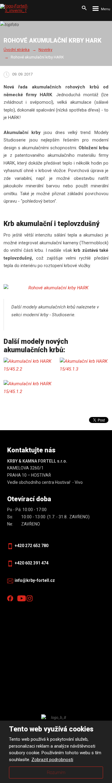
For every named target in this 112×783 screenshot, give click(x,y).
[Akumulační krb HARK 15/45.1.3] (84, 365)
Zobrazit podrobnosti (52, 759)
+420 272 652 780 (31, 545)
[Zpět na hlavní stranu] (22, 8)
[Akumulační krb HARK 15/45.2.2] (28, 365)
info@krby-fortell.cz (35, 580)
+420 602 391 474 (31, 563)
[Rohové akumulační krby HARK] (56, 288)
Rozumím (56, 772)
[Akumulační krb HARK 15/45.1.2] (28, 387)
